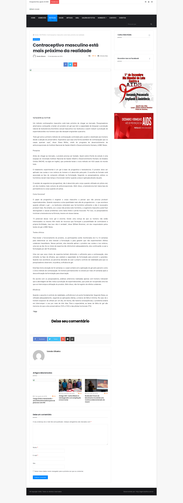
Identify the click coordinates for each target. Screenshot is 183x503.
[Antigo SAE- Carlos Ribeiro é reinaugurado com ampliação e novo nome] (70, 385)
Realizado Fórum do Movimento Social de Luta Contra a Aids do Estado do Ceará (95, 399)
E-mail (35, 455)
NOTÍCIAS (52, 18)
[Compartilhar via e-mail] (67, 339)
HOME (33, 18)
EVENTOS (122, 18)
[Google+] (75, 64)
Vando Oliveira (41, 56)
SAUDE (61, 18)
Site (34, 463)
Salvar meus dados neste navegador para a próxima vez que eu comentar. (59, 471)
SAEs (77, 18)
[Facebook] (66, 64)
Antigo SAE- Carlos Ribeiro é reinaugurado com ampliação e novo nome (70, 398)
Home (36, 35)
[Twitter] (70, 64)
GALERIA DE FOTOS (88, 18)
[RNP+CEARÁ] (34, 9)
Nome (35, 447)
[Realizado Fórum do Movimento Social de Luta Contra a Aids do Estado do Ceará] (96, 385)
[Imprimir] (72, 339)
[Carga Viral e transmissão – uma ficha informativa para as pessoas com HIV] (44, 387)
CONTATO (112, 18)
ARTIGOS (69, 18)
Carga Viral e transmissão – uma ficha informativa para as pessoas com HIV (44, 401)
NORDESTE (101, 18)
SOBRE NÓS (42, 18)
